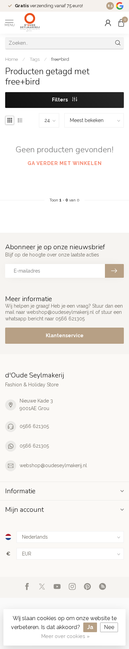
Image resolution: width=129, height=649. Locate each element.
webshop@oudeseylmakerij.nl (53, 465)
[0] (121, 23)
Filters (60, 99)
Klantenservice (65, 335)
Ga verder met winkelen (65, 163)
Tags (35, 59)
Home (11, 59)
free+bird (60, 59)
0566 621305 (34, 426)
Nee (109, 627)
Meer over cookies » (65, 636)
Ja (90, 627)
